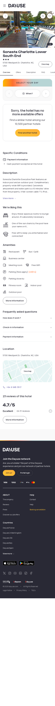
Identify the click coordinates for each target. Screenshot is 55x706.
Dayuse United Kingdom (12, 533)
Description (31, 72)
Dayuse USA (7, 538)
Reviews (6, 504)
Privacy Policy (21, 590)
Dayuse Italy (7, 543)
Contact (33, 499)
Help (31, 504)
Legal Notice (7, 590)
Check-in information (13, 327)
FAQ (43, 72)
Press (5, 509)
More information (15, 300)
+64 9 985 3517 (14, 387)
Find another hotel (27, 132)
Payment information (13, 336)
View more (8, 198)
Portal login (25, 473)
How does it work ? (12, 318)
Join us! (9, 473)
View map (45, 64)
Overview (6, 72)
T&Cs (33, 590)
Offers (18, 72)
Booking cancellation (38, 509)
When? (29, 93)
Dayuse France (8, 528)
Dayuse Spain (8, 548)
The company (8, 499)
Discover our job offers (11, 514)
